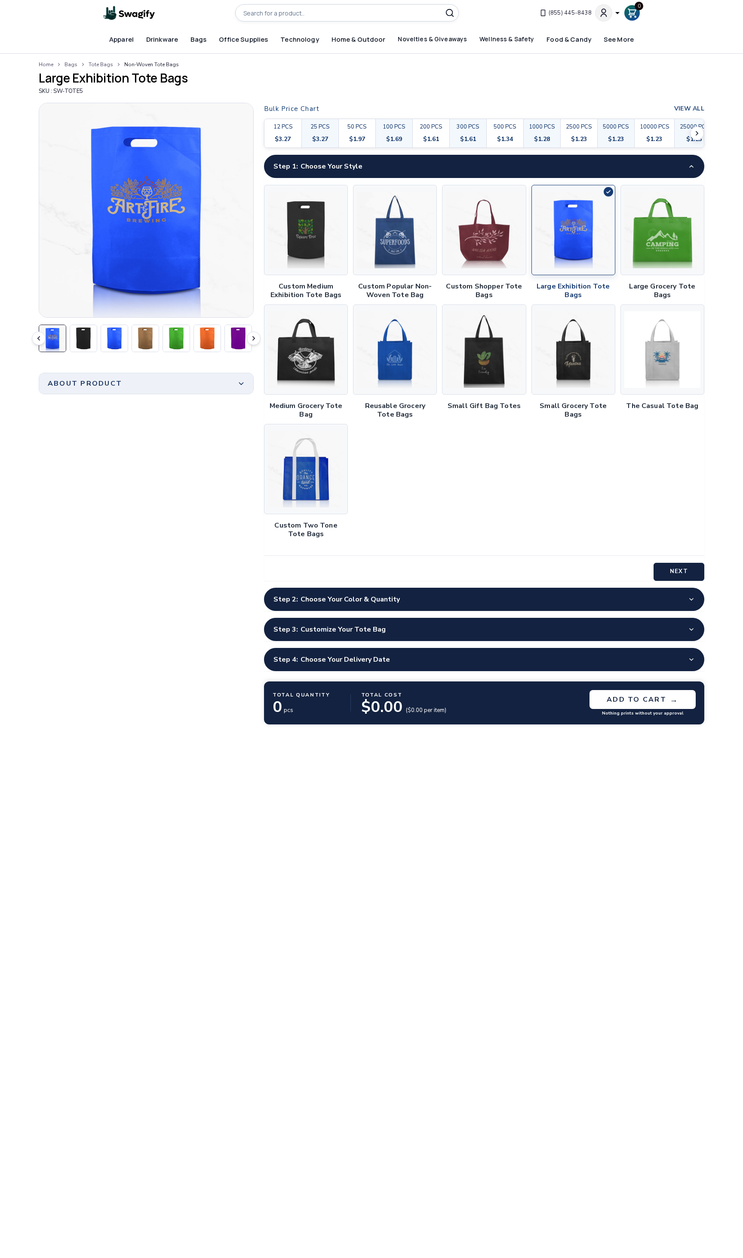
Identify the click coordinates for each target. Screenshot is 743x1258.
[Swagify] (129, 13)
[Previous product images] (39, 338)
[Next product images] (254, 338)
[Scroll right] (697, 133)
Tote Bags (101, 64)
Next (679, 571)
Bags (70, 64)
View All (689, 108)
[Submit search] (450, 13)
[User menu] (608, 12)
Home (46, 64)
